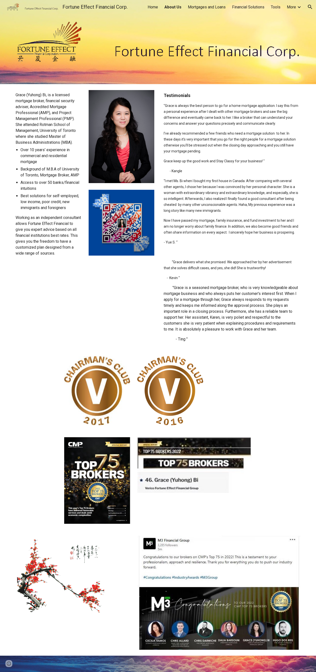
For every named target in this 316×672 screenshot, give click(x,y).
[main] (48, 174)
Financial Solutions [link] (248, 7)
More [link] (291, 7)
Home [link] (153, 7)
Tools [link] (275, 7)
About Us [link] (172, 7)
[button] (310, 7)
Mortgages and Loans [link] (207, 7)
